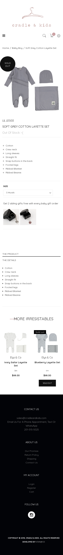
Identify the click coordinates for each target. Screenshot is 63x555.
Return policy (32, 454)
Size (5, 186)
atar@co (40, 542)
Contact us (32, 462)
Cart (31, 491)
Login (31, 484)
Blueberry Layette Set (47, 362)
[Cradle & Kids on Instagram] (31, 514)
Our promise (31, 451)
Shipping (31, 458)
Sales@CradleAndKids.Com (31, 418)
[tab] (31, 253)
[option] (31, 85)
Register (31, 487)
